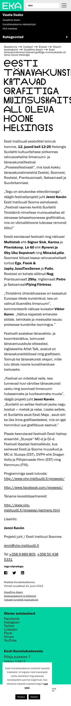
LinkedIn (10, 629)
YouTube (10, 640)
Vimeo (9, 637)
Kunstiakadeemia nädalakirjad (19, 24)
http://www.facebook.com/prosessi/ (33, 487)
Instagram (12, 622)
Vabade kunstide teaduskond (21, 599)
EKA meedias (10, 28)
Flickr (8, 633)
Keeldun (34, 696)
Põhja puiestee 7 (17, 657)
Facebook (11, 619)
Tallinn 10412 (14, 661)
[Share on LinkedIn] (22, 573)
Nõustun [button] (21, 696)
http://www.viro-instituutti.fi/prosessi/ (34, 478)
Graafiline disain (11, 20)
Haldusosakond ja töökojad (20, 596)
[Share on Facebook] (5, 573)
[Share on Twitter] (14, 573)
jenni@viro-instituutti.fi (21, 545)
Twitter (9, 626)
